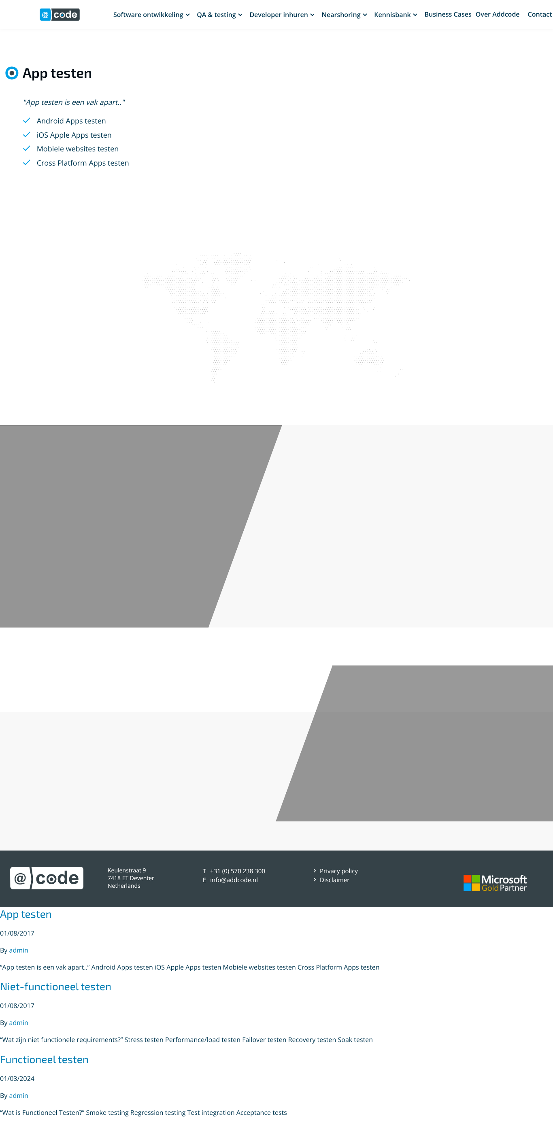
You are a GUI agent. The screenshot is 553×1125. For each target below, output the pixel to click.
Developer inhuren (278, 14)
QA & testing (216, 14)
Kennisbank (392, 14)
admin (18, 950)
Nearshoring (340, 14)
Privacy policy (339, 871)
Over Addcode (498, 14)
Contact (540, 14)
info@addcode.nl (234, 880)
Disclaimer (334, 880)
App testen (26, 914)
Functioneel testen (44, 1059)
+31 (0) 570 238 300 (237, 871)
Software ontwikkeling (148, 14)
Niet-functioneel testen (55, 986)
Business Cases (447, 14)
